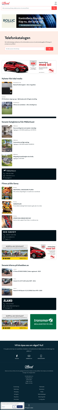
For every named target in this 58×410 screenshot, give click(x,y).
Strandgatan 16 (8, 308)
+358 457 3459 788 (11, 234)
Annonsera (16, 399)
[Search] (54, 8)
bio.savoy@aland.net (10, 237)
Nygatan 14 (7, 239)
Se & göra (16, 394)
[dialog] (12, 406)
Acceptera (19, 406)
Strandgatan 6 (8, 177)
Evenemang (16, 386)
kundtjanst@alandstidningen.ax (12, 306)
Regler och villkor (29, 383)
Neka (14, 406)
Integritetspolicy (29, 377)
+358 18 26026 (10, 303)
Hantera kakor (29, 379)
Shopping (16, 391)
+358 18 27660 (10, 173)
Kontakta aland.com (29, 376)
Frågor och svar (29, 381)
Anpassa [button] (3, 406)
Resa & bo (16, 396)
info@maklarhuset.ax (10, 175)
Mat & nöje (16, 389)
